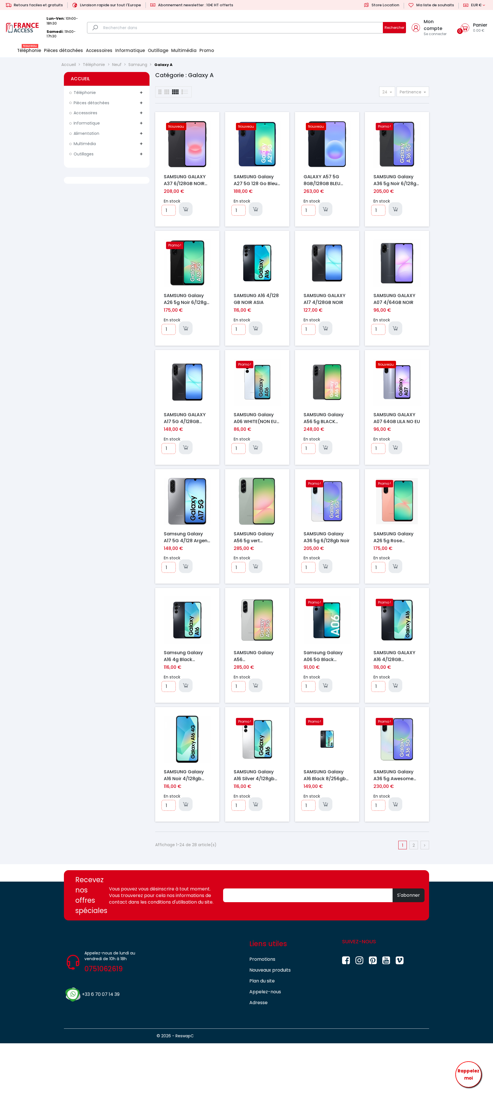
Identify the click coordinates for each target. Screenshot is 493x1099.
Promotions (262, 959)
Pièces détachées (91, 103)
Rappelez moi (468, 1074)
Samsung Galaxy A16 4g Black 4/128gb (183, 655)
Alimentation (86, 133)
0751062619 (103, 969)
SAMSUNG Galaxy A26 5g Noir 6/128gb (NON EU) (187, 298)
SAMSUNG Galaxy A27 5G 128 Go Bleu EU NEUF (255, 180)
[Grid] (185, 91)
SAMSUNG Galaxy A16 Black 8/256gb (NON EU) (325, 775)
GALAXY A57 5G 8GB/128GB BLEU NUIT (322, 180)
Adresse (258, 1002)
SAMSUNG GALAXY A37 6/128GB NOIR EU (185, 180)
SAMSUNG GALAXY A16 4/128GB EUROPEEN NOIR (394, 655)
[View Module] (175, 91)
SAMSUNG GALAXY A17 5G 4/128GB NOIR (185, 418)
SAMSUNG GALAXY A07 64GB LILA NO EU (396, 418)
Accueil (80, 78)
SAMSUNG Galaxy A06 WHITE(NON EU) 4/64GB (256, 418)
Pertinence (411, 92)
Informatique (87, 123)
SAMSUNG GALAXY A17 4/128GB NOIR (324, 298)
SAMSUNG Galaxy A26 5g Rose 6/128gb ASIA (393, 537)
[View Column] (166, 91)
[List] (159, 91)
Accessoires (85, 113)
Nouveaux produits (270, 970)
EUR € (476, 5)
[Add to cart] (186, 209)
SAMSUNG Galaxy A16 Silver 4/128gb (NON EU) (254, 775)
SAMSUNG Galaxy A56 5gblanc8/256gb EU (256, 655)
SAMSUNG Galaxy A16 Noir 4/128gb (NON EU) (184, 775)
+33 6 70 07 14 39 (101, 994)
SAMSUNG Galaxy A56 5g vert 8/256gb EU (254, 537)
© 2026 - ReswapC (175, 1036)
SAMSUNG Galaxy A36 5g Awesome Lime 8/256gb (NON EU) (396, 775)
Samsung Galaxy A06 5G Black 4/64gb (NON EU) (324, 655)
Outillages (84, 154)
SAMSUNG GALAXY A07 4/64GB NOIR (394, 298)
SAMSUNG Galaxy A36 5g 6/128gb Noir (326, 537)
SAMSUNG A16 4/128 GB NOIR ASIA (256, 298)
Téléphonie (85, 92)
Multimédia (85, 144)
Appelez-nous (265, 991)
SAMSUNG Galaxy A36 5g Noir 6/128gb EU (396, 180)
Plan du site (262, 981)
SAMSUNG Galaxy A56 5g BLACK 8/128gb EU (324, 418)
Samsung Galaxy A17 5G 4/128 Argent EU (186, 537)
